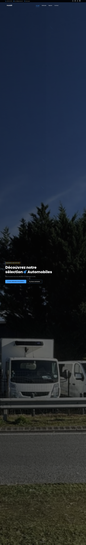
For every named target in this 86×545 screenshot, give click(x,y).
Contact (56, 5)
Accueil (37, 5)
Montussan (27, 1)
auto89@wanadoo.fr (19, 1)
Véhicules (44, 5)
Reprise (50, 5)
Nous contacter (35, 281)
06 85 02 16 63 (9, 1)
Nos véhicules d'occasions (16, 281)
